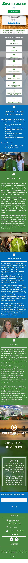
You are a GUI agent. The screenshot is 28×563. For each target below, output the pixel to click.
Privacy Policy (14, 556)
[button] (14, 8)
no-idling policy (17, 484)
